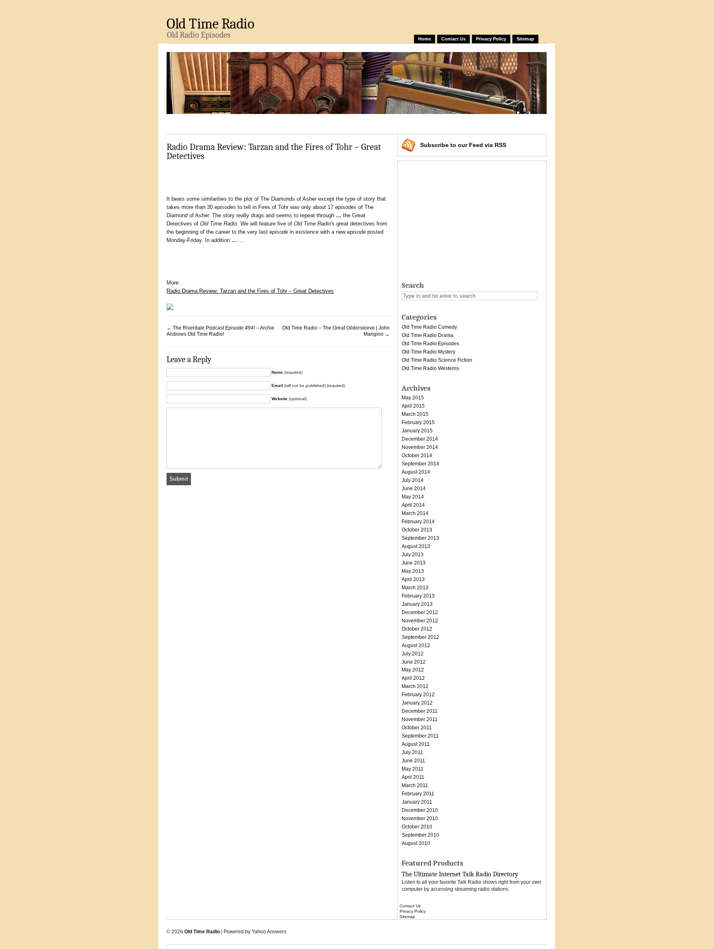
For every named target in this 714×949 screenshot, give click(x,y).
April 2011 (413, 777)
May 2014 (413, 497)
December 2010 (420, 810)
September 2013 (420, 538)
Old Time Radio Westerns (430, 368)
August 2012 (416, 645)
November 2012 (420, 621)
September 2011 (420, 736)
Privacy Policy (491, 38)
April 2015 (413, 406)
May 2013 (413, 571)
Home (424, 38)
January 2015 (417, 431)
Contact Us (453, 38)
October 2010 (417, 827)
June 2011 (413, 761)
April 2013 (413, 579)
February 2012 (418, 695)
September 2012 (420, 637)
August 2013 (416, 546)
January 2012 (417, 703)
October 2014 (417, 455)
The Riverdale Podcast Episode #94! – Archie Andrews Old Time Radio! (220, 331)
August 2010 (416, 843)
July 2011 (412, 752)
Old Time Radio (210, 23)
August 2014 (416, 472)
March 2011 (415, 785)
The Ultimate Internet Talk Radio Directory (460, 874)
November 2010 (420, 818)
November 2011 (420, 719)
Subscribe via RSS (463, 145)
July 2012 (413, 654)
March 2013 (415, 588)
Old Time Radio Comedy (429, 327)
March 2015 (415, 414)
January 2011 (417, 802)
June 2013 (414, 563)
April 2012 (413, 678)
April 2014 (413, 505)
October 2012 (417, 629)
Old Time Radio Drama (427, 335)
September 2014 (420, 464)
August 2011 (416, 744)
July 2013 (413, 555)
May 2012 (413, 670)
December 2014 (420, 439)
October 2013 (417, 530)
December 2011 (420, 711)
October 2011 (417, 728)
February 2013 (418, 596)
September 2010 (420, 835)
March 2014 (415, 513)
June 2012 (414, 662)
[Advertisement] (317, 122)
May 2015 (413, 398)
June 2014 (414, 488)
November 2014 (420, 447)
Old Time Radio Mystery (428, 352)
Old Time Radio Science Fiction (437, 360)
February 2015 (418, 422)
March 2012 (415, 686)
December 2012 (420, 612)
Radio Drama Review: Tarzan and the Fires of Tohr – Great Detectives (250, 291)
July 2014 (413, 480)
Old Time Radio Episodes (430, 343)
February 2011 (418, 794)
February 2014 (418, 521)
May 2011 (413, 769)
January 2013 (417, 604)
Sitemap (525, 38)
